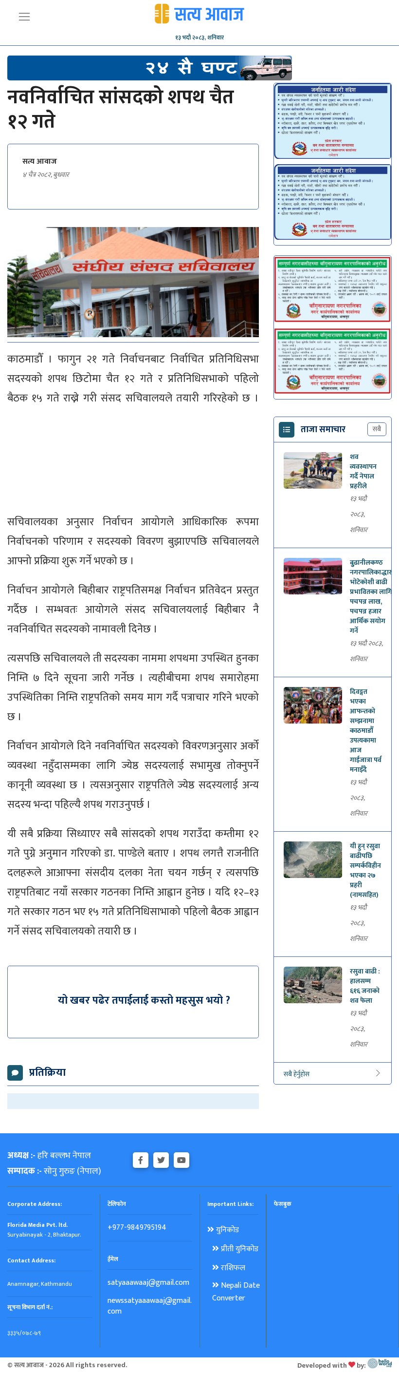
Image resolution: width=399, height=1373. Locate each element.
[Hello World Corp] (379, 1365)
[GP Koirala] (149, 67)
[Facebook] (140, 1158)
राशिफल (232, 1268)
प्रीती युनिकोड (238, 1249)
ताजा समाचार (323, 429)
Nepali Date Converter (236, 1292)
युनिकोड (226, 1230)
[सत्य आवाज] (199, 12)
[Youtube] (181, 1158)
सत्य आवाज (39, 161)
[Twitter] (161, 1158)
